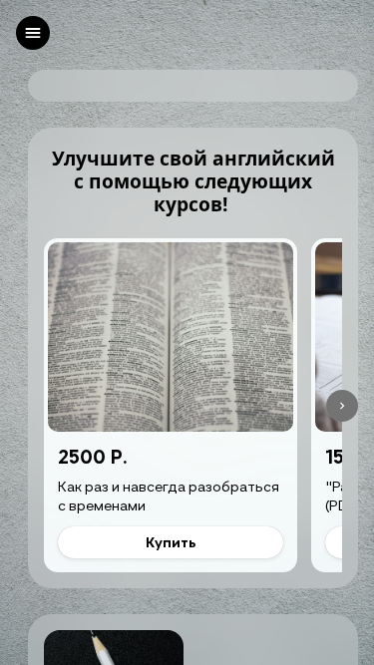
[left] (33, 33)
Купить (171, 541)
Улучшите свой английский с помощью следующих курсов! (193, 181)
